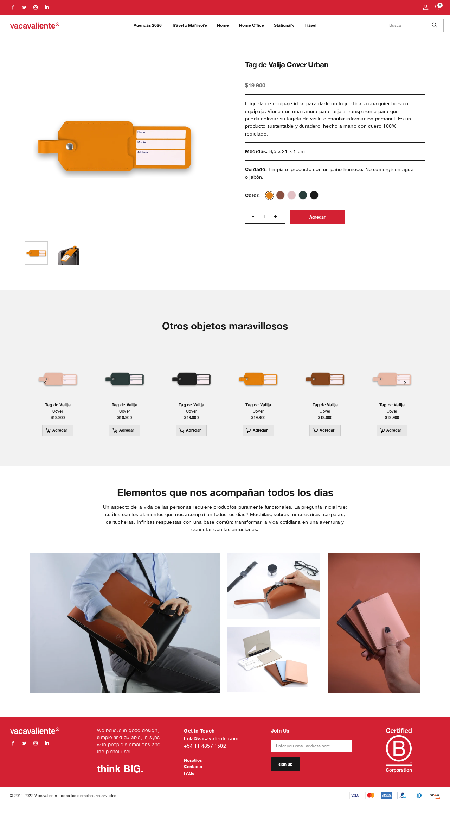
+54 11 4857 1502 (205, 746)
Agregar (317, 217)
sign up (285, 764)
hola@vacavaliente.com (211, 738)
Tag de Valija (58, 404)
